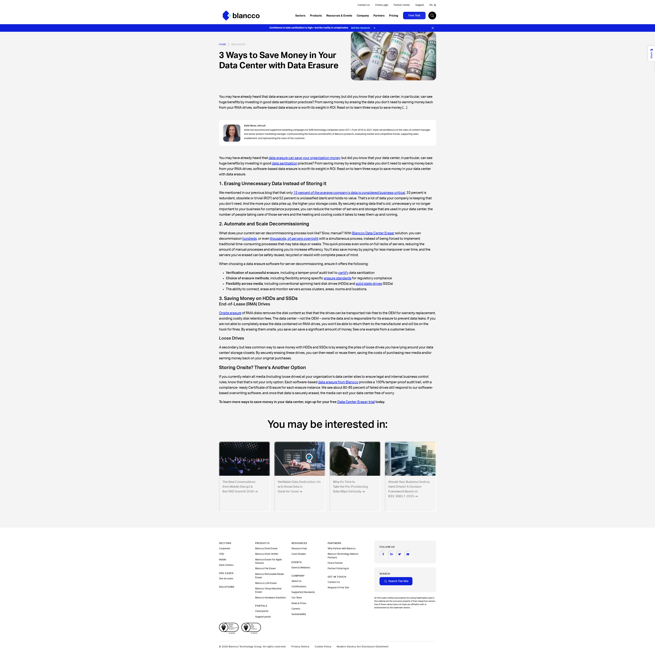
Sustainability (299, 614)
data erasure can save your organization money (304, 158)
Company (363, 15)
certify (343, 273)
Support (419, 5)
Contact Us (364, 5)
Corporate (224, 548)
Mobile (222, 559)
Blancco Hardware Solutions (270, 598)
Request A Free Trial (338, 587)
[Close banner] (432, 28)
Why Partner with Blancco (341, 548)
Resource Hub (299, 548)
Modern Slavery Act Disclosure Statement (363, 647)
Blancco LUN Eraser (266, 583)
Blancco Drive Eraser (266, 548)
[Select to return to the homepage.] (241, 15)
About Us (296, 581)
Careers (296, 609)
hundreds (249, 238)
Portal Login (381, 5)
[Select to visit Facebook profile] (383, 554)
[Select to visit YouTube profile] (408, 554)
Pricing (393, 15)
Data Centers (226, 565)
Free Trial (414, 15)
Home (222, 44)
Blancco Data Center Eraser (373, 233)
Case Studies (299, 554)
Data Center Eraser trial (356, 402)
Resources (238, 44)
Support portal (263, 617)
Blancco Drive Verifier (266, 554)
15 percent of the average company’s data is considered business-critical (349, 193)
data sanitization (284, 163)
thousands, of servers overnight (294, 238)
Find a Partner (335, 563)
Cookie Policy (323, 647)
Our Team (297, 598)
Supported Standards (303, 592)
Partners (379, 15)
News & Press (299, 603)
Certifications (299, 586)
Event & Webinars (301, 568)
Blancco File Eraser (265, 568)
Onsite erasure (230, 313)
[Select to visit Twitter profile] (399, 554)
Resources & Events (339, 15)
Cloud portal (261, 611)
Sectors (300, 15)
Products (316, 15)
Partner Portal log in (338, 568)
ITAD (221, 554)
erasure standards (337, 278)
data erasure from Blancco (338, 382)
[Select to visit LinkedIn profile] (391, 554)
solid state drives (369, 283)
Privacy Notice (300, 647)
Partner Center (402, 5)
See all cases (226, 578)
